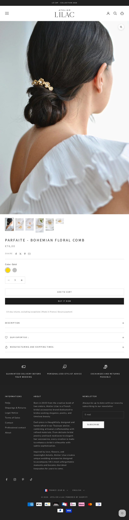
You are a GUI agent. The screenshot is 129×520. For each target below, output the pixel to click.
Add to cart (64, 292)
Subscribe (93, 424)
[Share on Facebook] (16, 254)
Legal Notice (11, 412)
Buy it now (64, 301)
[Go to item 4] (39, 225)
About (8, 432)
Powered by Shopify (77, 497)
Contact (9, 422)
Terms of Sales (12, 417)
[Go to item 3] (29, 224)
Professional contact (15, 427)
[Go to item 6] (59, 221)
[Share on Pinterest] (25, 254)
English (77, 490)
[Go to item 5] (49, 224)
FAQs (7, 403)
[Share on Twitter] (20, 254)
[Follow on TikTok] (31, 479)
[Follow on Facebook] (6, 479)
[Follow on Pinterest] (23, 479)
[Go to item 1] (9, 224)
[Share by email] (29, 254)
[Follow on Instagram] (14, 479)
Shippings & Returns (15, 407)
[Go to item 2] (19, 224)
